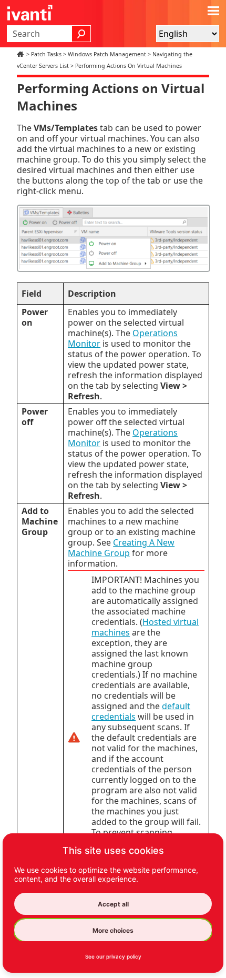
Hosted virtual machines (145, 627)
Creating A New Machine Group (121, 548)
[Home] (21, 54)
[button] (81, 33)
